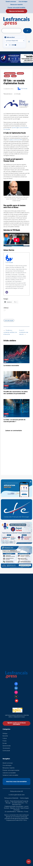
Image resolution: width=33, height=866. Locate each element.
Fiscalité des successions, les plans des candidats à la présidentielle (16, 392)
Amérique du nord (10, 73)
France (14, 76)
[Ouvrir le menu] (29, 42)
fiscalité (7, 76)
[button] (28, 861)
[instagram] (16, 692)
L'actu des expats (8, 320)
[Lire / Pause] (6, 45)
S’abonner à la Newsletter (16, 11)
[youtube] (16, 700)
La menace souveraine (11, 365)
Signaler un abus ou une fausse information (16, 723)
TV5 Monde (24, 88)
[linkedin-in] (16, 688)
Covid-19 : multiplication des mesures (23, 332)
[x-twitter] (16, 696)
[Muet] (10, 45)
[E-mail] (6, 292)
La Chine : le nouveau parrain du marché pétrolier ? (14, 420)
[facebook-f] (16, 684)
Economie (20, 73)
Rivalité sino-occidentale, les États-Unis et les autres (10, 332)
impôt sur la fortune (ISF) (15, 139)
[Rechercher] (27, 30)
